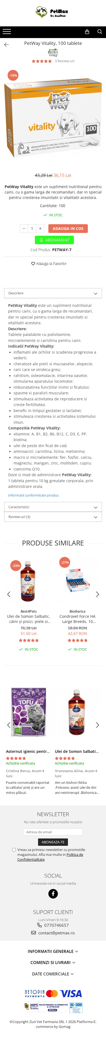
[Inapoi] (4, 44)
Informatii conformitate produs (33, 495)
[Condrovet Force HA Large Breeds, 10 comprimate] (77, 581)
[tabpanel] (53, 117)
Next (97, 123)
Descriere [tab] (15, 293)
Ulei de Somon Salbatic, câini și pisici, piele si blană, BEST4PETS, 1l (28, 619)
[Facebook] (53, 894)
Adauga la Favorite (51, 263)
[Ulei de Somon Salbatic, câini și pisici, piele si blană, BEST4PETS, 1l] (28, 581)
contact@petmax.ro (56, 932)
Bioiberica (77, 611)
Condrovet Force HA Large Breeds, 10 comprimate (77, 619)
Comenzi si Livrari (51, 962)
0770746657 (56, 925)
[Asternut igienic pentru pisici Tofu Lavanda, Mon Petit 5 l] (28, 712)
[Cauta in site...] (100, 31)
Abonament (57, 239)
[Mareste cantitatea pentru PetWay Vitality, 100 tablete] (40, 228)
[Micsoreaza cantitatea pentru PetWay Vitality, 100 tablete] (24, 228)
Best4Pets (29, 611)
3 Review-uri (64, 60)
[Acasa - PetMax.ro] (53, 13)
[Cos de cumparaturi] (87, 31)
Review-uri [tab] (19, 516)
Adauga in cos (68, 228)
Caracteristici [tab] (18, 506)
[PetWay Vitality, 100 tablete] (53, 117)
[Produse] (7, 33)
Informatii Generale (51, 951)
